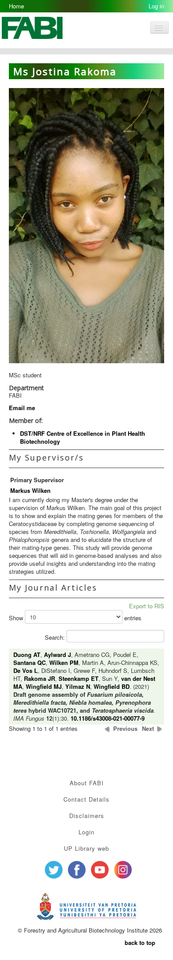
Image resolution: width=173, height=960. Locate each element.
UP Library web (86, 848)
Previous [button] (125, 729)
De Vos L (25, 670)
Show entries (75, 618)
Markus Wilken (30, 490)
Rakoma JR (39, 678)
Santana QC (29, 662)
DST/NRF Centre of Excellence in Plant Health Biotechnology (82, 437)
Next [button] (148, 729)
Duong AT (26, 654)
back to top (140, 942)
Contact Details (86, 799)
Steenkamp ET (78, 678)
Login (86, 832)
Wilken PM (64, 662)
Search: (56, 637)
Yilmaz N (77, 686)
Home (16, 6)
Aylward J (57, 654)
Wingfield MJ (44, 686)
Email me (22, 407)
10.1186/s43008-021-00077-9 (108, 718)
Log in (156, 6)
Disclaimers (86, 815)
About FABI (87, 783)
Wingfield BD (112, 686)
